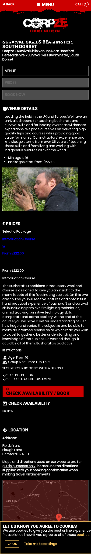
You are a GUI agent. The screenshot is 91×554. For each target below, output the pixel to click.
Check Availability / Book (38, 391)
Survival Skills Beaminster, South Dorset (40, 57)
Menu (47, 4)
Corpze (8, 51)
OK (12, 544)
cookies (83, 534)
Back (10, 4)
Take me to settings (40, 543)
